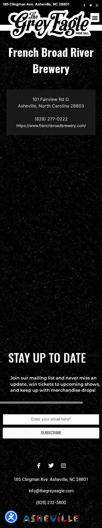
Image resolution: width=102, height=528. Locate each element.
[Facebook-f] (84, 5)
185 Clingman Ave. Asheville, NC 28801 (51, 479)
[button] (94, 17)
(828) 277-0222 (51, 119)
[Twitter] (90, 5)
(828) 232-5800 (51, 502)
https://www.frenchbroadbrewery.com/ (51, 125)
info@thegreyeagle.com (51, 490)
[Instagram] (96, 5)
